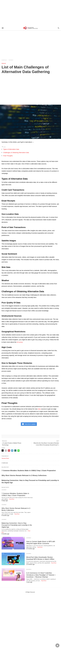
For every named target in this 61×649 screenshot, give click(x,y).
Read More (11, 499)
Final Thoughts (8, 156)
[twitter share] (3, 450)
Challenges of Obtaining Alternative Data (16, 152)
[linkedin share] (12, 451)
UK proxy (20, 342)
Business (28, 569)
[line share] (18, 451)
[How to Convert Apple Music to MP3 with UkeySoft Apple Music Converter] (13, 543)
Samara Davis (5, 458)
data (39, 409)
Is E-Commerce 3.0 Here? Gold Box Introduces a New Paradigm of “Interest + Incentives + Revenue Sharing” (41, 575)
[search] (58, 28)
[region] (30, 12)
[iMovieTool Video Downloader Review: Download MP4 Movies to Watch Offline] (13, 559)
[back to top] (57, 645)
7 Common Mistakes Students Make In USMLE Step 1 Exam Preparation (29, 470)
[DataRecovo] (30, 28)
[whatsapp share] (15, 451)
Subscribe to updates (30, 424)
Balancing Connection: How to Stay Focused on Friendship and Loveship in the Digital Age (17, 525)
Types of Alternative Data (11, 149)
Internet (4, 63)
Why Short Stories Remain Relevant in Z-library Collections (24, 475)
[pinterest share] (9, 451)
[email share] (6, 451)
